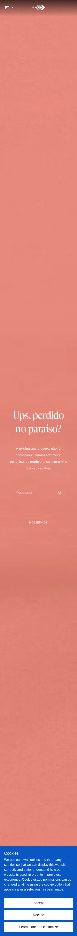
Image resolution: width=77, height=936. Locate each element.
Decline (38, 915)
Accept (38, 903)
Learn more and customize (38, 927)
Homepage (38, 522)
